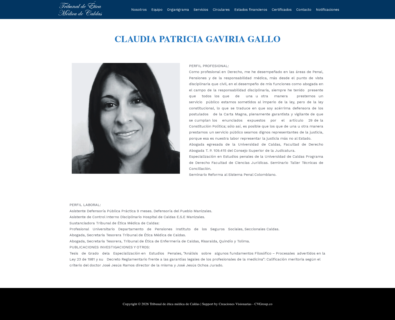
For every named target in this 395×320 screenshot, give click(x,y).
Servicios (201, 10)
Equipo (157, 10)
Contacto (303, 10)
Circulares (221, 10)
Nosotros (139, 10)
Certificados (282, 10)
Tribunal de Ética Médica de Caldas (79, 9)
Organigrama (178, 10)
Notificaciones (327, 10)
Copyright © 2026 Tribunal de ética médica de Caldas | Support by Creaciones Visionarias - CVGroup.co (197, 303)
